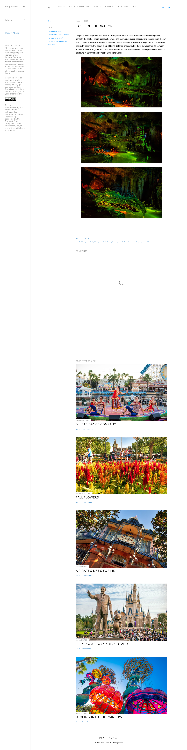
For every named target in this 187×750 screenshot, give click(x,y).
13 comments (87, 502)
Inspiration (82, 6)
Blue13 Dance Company (96, 424)
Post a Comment (88, 429)
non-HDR (52, 44)
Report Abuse (12, 33)
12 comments (87, 575)
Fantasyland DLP (55, 38)
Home (60, 6)
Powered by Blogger (110, 738)
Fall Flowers (87, 497)
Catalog (121, 6)
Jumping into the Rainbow (99, 717)
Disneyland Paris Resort (58, 35)
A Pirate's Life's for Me (95, 570)
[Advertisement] (121, 336)
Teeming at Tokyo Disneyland (102, 644)
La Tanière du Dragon (57, 41)
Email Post (86, 238)
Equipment (96, 6)
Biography (110, 6)
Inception (69, 6)
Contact (131, 6)
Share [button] (50, 21)
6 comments (86, 649)
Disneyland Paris (55, 31)
